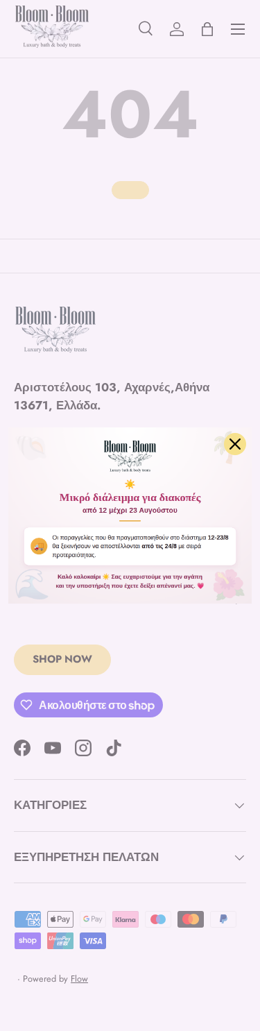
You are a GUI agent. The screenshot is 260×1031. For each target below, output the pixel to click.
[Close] (235, 444)
